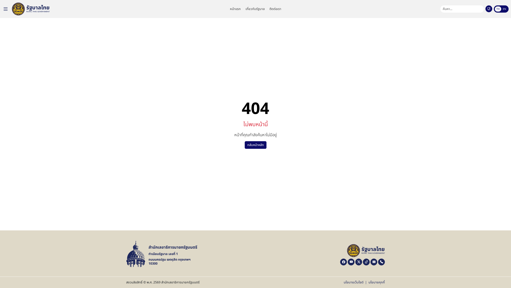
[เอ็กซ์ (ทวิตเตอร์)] (358, 262)
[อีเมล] (373, 262)
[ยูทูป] (351, 262)
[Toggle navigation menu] (5, 9)
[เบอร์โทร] (381, 262)
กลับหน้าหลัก (255, 145)
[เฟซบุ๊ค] (343, 262)
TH (498, 9)
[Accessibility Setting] (488, 8)
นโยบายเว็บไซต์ (353, 282)
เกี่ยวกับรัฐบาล (255, 9)
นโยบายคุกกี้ (376, 282)
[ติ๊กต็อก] (366, 262)
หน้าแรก (235, 9)
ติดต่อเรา (275, 9)
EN (504, 9)
